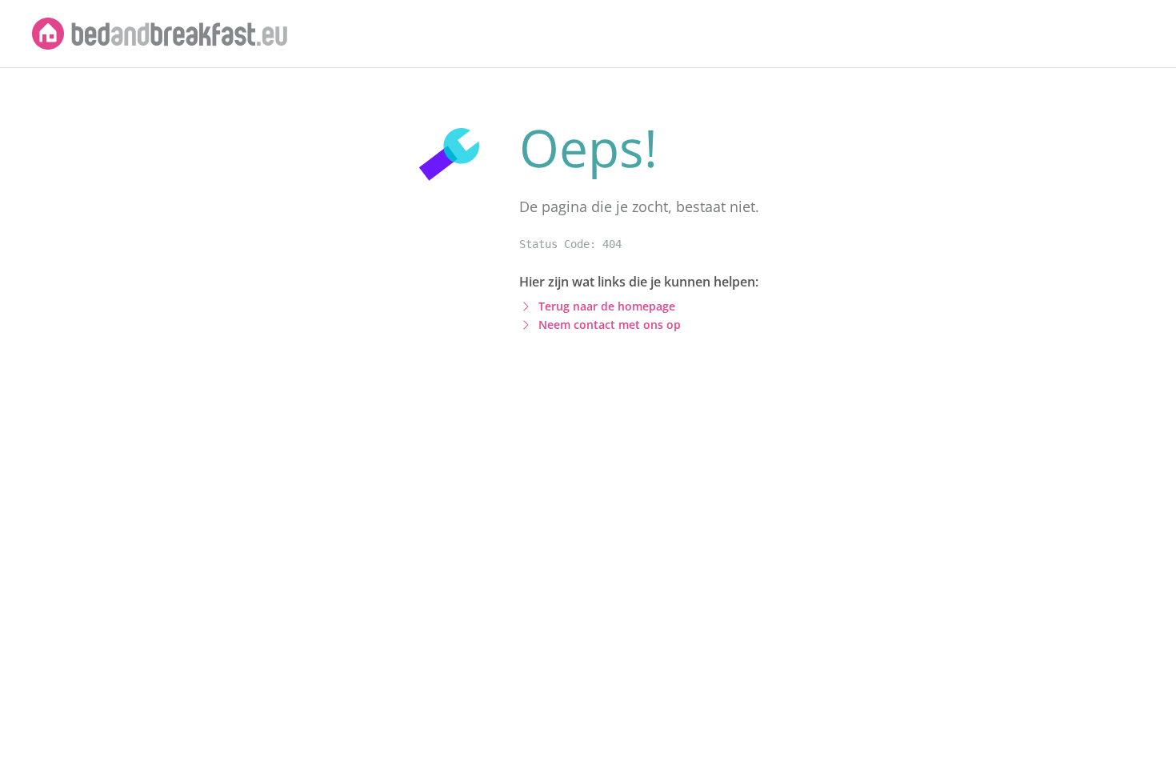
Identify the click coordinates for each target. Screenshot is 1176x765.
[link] (160, 33)
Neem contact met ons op (609, 324)
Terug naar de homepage (606, 306)
